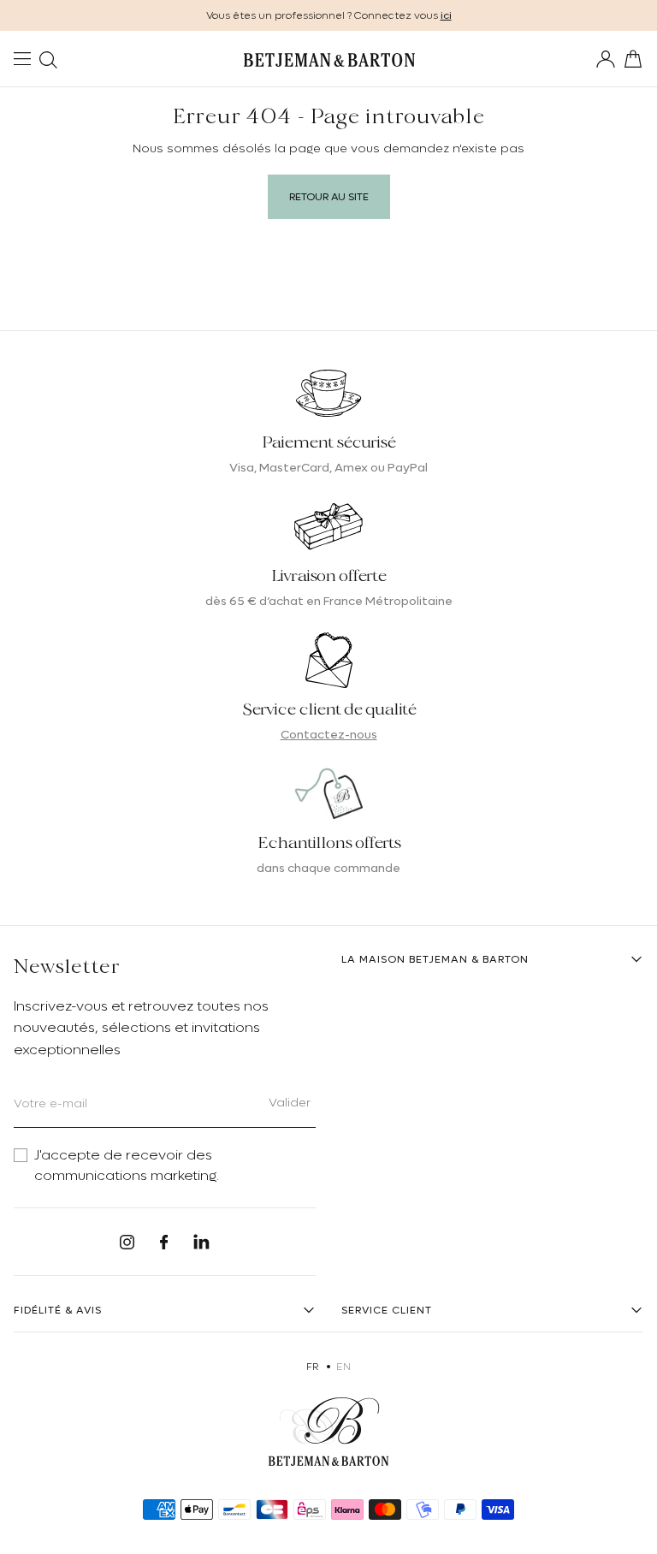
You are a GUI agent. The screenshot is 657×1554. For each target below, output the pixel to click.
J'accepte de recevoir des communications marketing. (126, 1165)
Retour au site (329, 197)
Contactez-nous (329, 734)
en (343, 1367)
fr (312, 1367)
